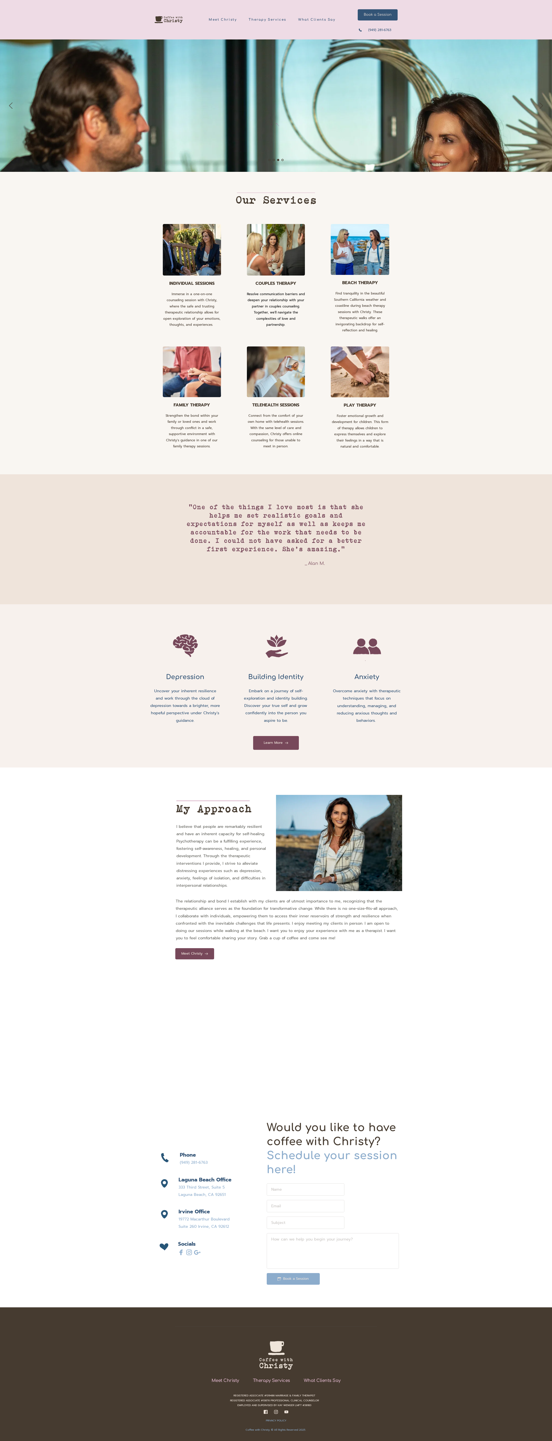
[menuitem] (223, 20)
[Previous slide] (11, 105)
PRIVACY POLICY (276, 1420)
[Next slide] (541, 105)
